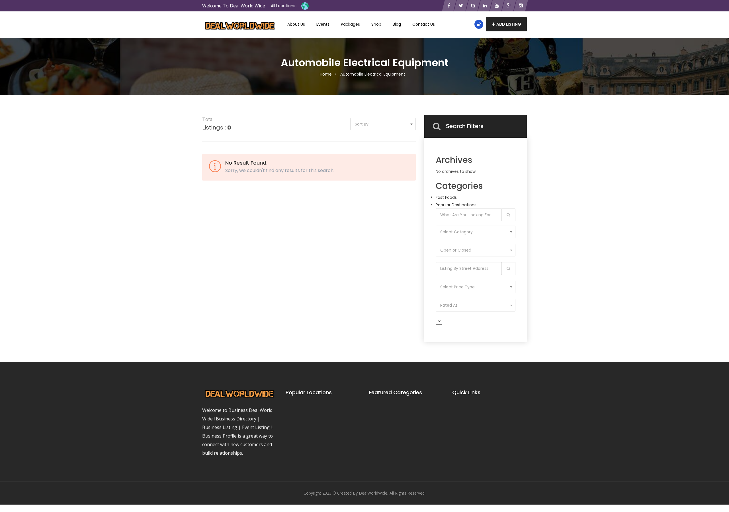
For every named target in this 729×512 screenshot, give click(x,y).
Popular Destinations (456, 205)
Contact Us (423, 24)
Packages (350, 24)
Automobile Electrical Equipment (372, 74)
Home (326, 74)
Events (322, 24)
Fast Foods (446, 197)
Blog (397, 24)
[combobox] (475, 232)
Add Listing (508, 24)
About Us (296, 24)
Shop (376, 24)
